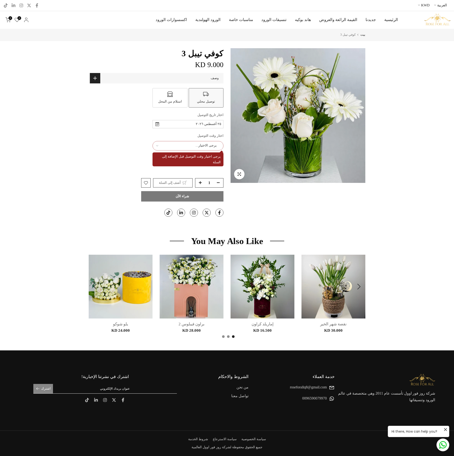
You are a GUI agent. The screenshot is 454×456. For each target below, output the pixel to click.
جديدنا (371, 19)
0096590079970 (314, 398)
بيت (362, 34)
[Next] (96, 287)
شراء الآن (182, 196)
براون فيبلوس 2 (192, 324)
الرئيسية (391, 19)
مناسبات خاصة (241, 19)
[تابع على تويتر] (29, 5)
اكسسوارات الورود (171, 19)
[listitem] (206, 98)
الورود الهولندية (208, 19)
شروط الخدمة (198, 439)
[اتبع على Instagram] (21, 5)
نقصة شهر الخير (333, 324)
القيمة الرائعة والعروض (338, 19)
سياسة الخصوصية (253, 439)
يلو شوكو (120, 324)
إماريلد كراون (263, 324)
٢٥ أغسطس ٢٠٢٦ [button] (208, 124)
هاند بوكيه (303, 19)
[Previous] (358, 287)
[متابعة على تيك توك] (6, 5)
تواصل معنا (240, 396)
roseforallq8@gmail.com (308, 387)
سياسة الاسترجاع (225, 439)
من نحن (242, 387)
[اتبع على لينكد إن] (13, 5)
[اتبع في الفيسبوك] (37, 5)
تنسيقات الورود (274, 19)
